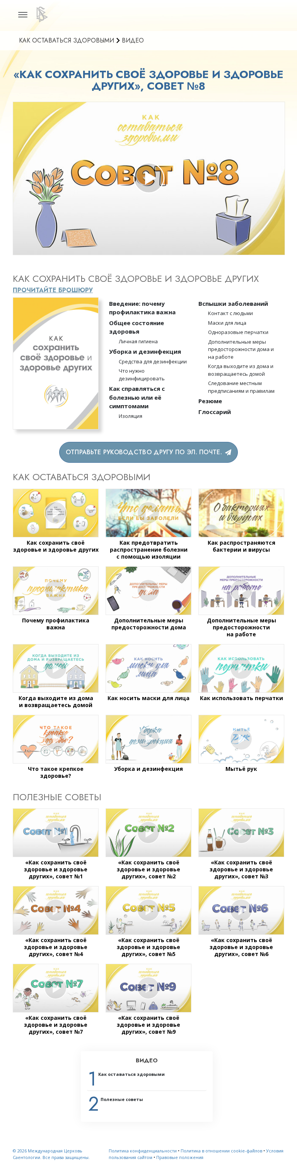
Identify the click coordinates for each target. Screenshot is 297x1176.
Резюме (210, 401)
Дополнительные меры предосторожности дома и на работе (241, 349)
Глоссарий (214, 412)
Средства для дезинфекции (153, 361)
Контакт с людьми (230, 313)
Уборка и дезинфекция (145, 351)
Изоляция (130, 415)
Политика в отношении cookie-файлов (221, 1151)
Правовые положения (179, 1157)
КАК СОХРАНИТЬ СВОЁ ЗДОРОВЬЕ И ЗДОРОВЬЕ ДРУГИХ (136, 278)
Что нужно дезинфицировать (142, 374)
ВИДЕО (147, 1060)
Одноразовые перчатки (238, 332)
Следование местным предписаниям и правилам (241, 387)
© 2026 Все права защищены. (51, 1154)
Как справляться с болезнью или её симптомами (137, 397)
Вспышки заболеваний (233, 303)
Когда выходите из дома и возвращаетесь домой (240, 370)
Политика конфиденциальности (143, 1151)
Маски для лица (227, 322)
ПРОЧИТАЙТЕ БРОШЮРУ (53, 290)
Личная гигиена (138, 341)
